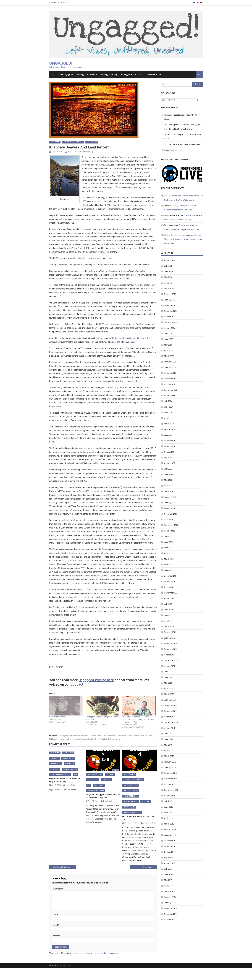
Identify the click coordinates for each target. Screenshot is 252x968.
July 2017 (168, 869)
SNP (75, 775)
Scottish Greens (70, 769)
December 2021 (170, 576)
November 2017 (170, 846)
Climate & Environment (73, 142)
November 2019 (170, 711)
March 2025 (169, 356)
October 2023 (169, 452)
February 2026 (170, 294)
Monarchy (69, 764)
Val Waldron (116, 739)
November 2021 (170, 582)
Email (56, 925)
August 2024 (169, 396)
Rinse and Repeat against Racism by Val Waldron (180, 117)
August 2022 (169, 531)
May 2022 (168, 548)
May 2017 (168, 880)
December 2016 (170, 908)
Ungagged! (60, 63)
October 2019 (169, 717)
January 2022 (170, 570)
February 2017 (170, 897)
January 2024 (170, 435)
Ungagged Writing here (96, 680)
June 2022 (168, 542)
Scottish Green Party (95, 739)
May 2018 (168, 813)
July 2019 (168, 734)
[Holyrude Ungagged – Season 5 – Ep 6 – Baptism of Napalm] (103, 760)
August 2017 (169, 863)
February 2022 (170, 565)
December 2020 (170, 643)
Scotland (55, 769)
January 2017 (170, 903)
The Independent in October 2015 (126, 338)
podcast (77, 684)
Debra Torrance (130, 796)
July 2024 (168, 401)
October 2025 (169, 317)
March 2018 (169, 824)
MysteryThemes (65, 965)
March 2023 (169, 491)
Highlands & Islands (88, 736)
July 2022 (168, 536)
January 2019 (170, 767)
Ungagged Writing (109, 75)
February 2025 (170, 362)
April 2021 (168, 621)
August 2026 (169, 260)
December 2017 (170, 841)
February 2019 (170, 762)
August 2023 (169, 463)
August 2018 (169, 796)
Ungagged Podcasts (86, 75)
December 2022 (170, 508)
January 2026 (170, 300)
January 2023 (170, 503)
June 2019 (168, 739)
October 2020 (169, 655)
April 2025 (168, 350)
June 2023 (168, 474)
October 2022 (169, 520)
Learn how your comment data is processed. (100, 953)
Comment (58, 889)
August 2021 (169, 598)
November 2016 (170, 914)
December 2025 (170, 305)
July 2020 (168, 672)
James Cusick (101, 736)
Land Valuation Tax (140, 736)
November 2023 (170, 446)
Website (56, 936)
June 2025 (168, 339)
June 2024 (168, 407)
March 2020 (169, 694)
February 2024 (170, 429)
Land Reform (127, 736)
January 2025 (170, 367)
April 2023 (168, 486)
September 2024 (171, 390)
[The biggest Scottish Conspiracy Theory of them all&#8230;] (102, 705)
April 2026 (168, 283)
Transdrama (148, 867)
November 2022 (170, 514)
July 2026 (168, 266)
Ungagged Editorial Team (132, 75)
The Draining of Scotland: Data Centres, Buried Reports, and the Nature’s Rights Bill (183, 127)
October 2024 (169, 384)
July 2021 (168, 604)
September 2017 (171, 858)
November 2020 (170, 649)
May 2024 (168, 412)
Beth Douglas (129, 774)
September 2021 (171, 593)
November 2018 (170, 779)
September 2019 (171, 722)
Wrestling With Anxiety (62, 867)
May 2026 (168, 277)
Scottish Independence (60, 775)
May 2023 (168, 480)
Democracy (68, 753)
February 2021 (170, 632)
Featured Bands (154, 75)
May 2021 (168, 615)
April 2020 (168, 689)
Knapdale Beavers (115, 736)
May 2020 (168, 683)
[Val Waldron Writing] (66, 705)
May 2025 (168, 345)
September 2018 (171, 790)
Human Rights (68, 758)
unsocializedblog (149, 823)
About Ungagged (65, 75)
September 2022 (171, 525)
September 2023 (171, 458)
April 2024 (168, 418)
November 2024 (170, 379)
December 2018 (170, 773)
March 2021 (169, 627)
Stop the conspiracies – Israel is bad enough (182, 144)
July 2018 (168, 801)
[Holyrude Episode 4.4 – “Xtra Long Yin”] (139, 760)
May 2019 (168, 745)
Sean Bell (107, 739)
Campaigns (55, 142)
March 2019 (169, 756)
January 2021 (170, 638)
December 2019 (170, 705)
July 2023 (168, 469)
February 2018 (170, 829)
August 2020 (169, 666)
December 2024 (170, 373)
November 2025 (170, 311)
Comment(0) (87, 152)
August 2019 (169, 728)
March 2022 (169, 559)
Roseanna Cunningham (65, 739)
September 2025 (171, 322)
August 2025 (169, 328)
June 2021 (168, 610)
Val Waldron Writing (57, 717)
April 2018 (168, 818)
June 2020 (168, 677)
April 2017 (168, 886)
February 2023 (170, 497)
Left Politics (92, 142)
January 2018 (170, 835)
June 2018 (168, 807)
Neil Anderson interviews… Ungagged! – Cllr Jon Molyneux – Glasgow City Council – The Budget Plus (139, 719)
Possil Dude (72, 152)
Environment (75, 736)
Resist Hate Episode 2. (173, 150)
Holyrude (54, 758)
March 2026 (169, 289)
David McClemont (94, 774)
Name (56, 914)
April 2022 (168, 553)
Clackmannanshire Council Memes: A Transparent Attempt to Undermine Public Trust (183, 239)
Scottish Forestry (81, 739)
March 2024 (169, 424)
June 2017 (168, 875)
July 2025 (168, 334)
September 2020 (171, 660)
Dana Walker (169, 196)
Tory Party (99, 785)
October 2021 (169, 587)
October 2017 (169, 852)
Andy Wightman (63, 736)
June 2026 (168, 272)
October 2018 (169, 784)
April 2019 (168, 751)
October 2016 (169, 920)
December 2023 (170, 441)
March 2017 (169, 891)
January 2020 (170, 700)
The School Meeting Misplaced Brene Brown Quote (182, 137)
